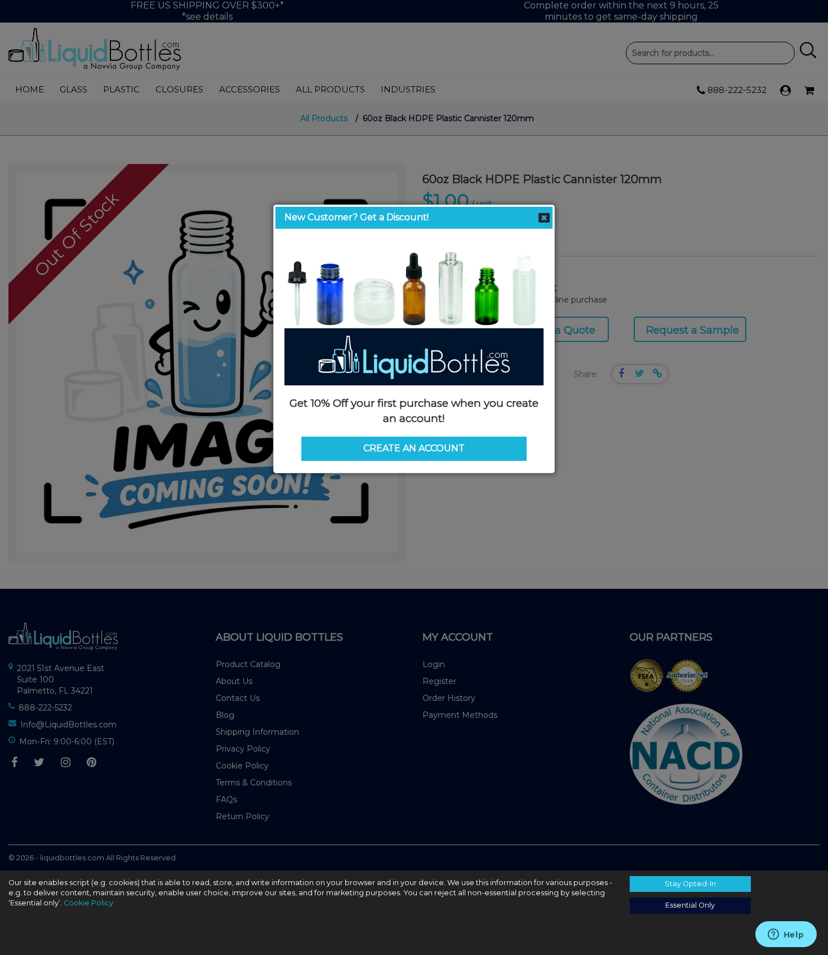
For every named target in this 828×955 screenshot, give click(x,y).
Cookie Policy (88, 903)
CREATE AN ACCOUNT (414, 448)
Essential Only (690, 905)
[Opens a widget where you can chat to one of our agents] (786, 935)
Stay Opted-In (690, 884)
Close (544, 218)
